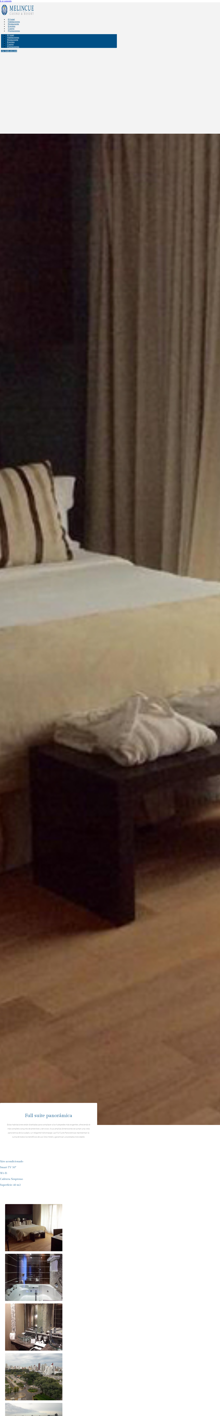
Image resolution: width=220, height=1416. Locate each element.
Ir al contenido (6, 1)
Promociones (14, 31)
